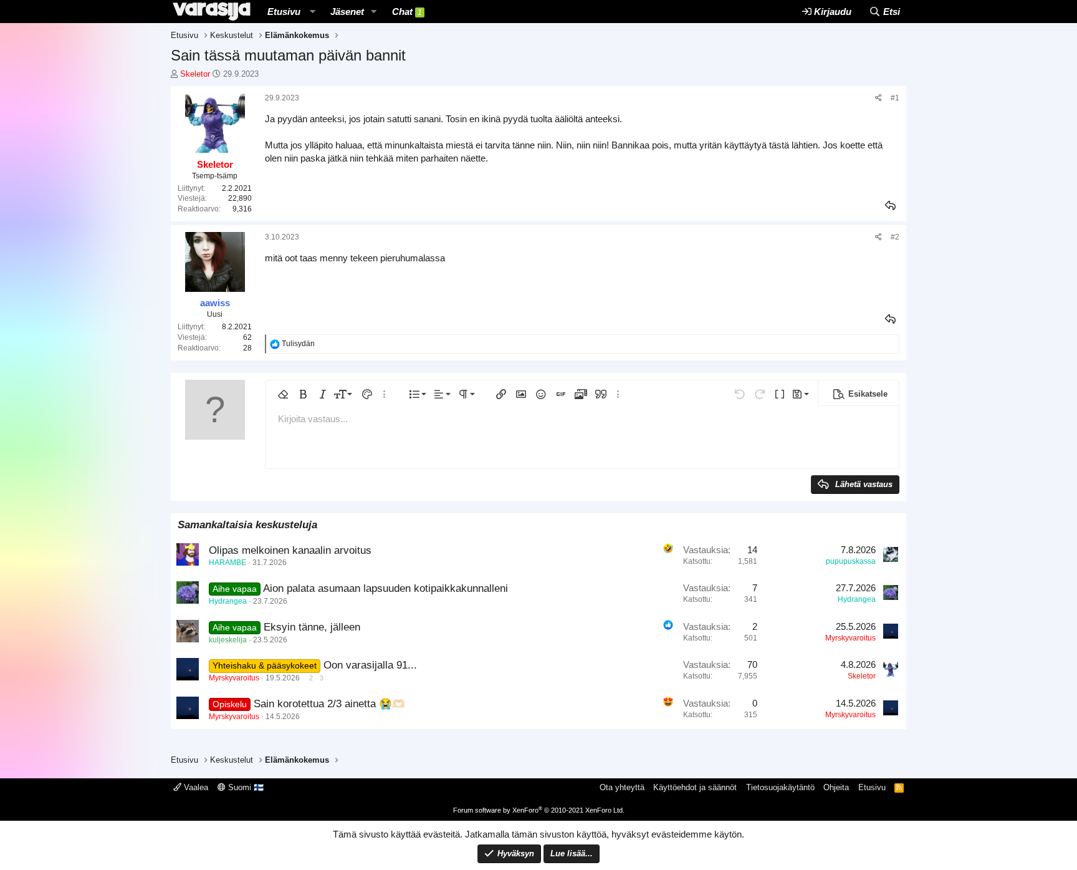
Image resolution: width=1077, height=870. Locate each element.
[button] (312, 11)
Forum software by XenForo (539, 810)
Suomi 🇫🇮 (245, 787)
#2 (895, 237)
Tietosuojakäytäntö (780, 787)
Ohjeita (836, 787)
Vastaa (891, 205)
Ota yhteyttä (622, 787)
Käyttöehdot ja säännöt (695, 787)
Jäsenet (347, 11)
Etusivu (283, 11)
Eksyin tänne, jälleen (312, 627)
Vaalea (194, 787)
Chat (407, 11)
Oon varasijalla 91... (370, 665)
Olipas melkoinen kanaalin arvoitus (290, 550)
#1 (895, 98)
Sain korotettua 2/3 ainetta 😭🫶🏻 (329, 704)
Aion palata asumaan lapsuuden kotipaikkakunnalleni (385, 588)
